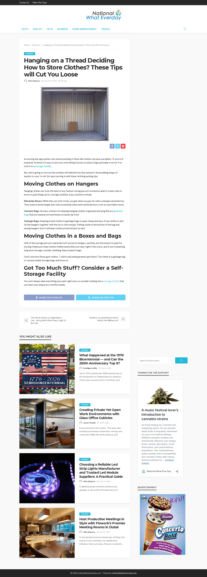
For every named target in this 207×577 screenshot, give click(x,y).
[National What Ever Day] (103, 15)
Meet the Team (40, 2)
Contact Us (24, 2)
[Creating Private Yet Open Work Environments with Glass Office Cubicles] (47, 424)
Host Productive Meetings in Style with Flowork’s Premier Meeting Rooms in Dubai (102, 523)
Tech (50, 29)
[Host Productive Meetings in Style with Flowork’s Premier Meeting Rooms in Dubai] (47, 533)
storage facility (43, 166)
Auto (25, 29)
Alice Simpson (34, 81)
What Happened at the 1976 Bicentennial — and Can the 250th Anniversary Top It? (101, 359)
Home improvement (84, 29)
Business (62, 29)
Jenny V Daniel (89, 423)
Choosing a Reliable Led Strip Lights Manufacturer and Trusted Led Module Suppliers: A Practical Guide (101, 470)
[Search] (185, 29)
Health (37, 29)
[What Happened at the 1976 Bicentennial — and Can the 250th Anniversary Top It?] (47, 369)
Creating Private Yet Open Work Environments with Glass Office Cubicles (100, 414)
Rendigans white (90, 368)
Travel (105, 29)
